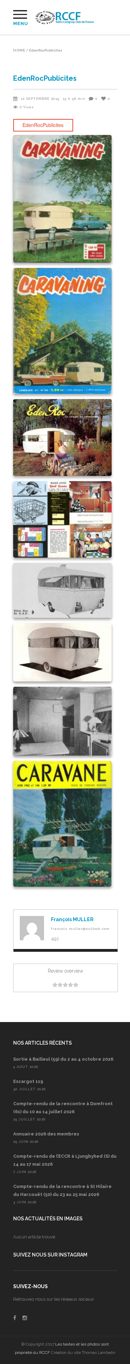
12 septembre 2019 (40, 99)
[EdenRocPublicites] (32, 928)
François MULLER (72, 919)
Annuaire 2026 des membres (46, 1133)
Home (19, 50)
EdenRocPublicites (43, 124)
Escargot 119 (28, 1081)
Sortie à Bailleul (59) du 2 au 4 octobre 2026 (63, 1059)
